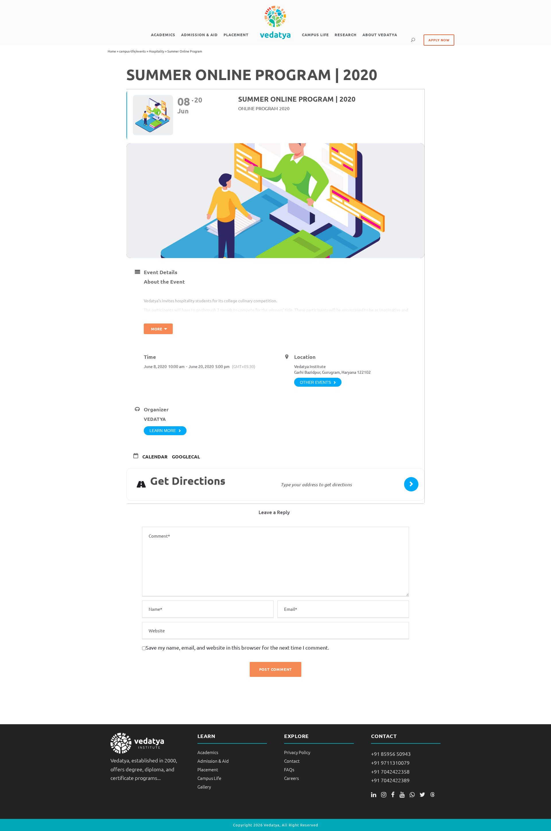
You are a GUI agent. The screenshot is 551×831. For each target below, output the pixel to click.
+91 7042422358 (390, 771)
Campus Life (315, 34)
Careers (291, 778)
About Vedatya (379, 34)
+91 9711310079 (390, 762)
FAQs (289, 769)
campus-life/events (132, 51)
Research (346, 34)
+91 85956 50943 (391, 753)
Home (112, 51)
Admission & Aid (199, 34)
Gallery (204, 787)
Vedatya (155, 419)
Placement (236, 34)
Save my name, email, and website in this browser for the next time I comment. (237, 647)
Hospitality (156, 51)
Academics (163, 34)
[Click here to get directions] (411, 484)
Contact (292, 761)
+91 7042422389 (390, 780)
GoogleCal (186, 457)
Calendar (155, 457)
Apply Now (438, 40)
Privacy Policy (297, 752)
